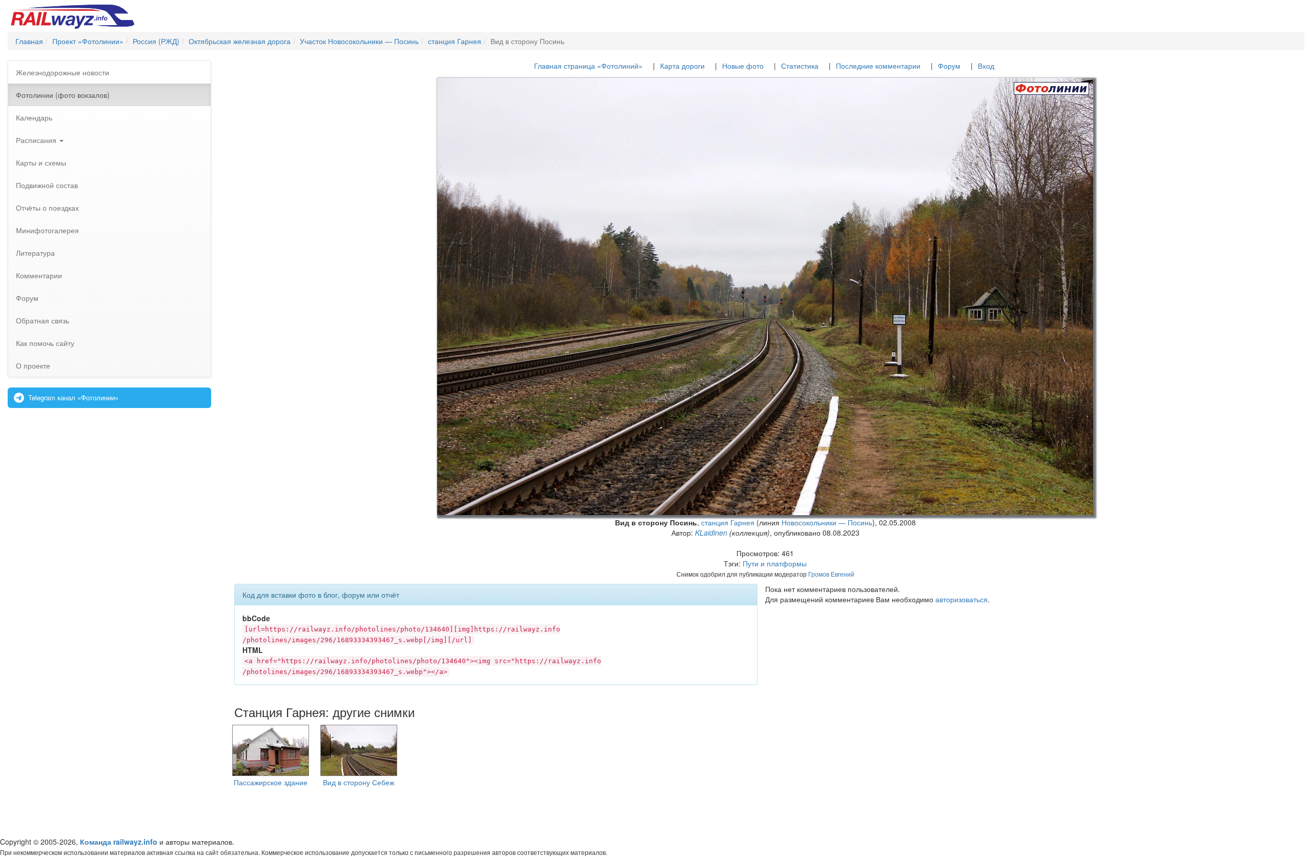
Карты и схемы (41, 162)
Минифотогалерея (47, 230)
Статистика (799, 65)
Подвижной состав (47, 185)
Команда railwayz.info (118, 841)
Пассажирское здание (271, 782)
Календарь (34, 117)
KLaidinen (711, 532)
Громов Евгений (831, 573)
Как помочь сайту (45, 343)
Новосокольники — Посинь (827, 522)
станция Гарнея (727, 522)
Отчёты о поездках (47, 207)
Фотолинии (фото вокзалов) (63, 95)
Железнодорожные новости (62, 72)
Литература (35, 253)
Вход (986, 65)
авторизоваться (961, 599)
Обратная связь (42, 320)
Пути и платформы (775, 563)
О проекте (33, 365)
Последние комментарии (878, 65)
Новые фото (743, 65)
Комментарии (39, 275)
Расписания (37, 140)
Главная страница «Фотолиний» (588, 65)
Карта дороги (682, 65)
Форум (27, 298)
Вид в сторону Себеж (358, 782)
